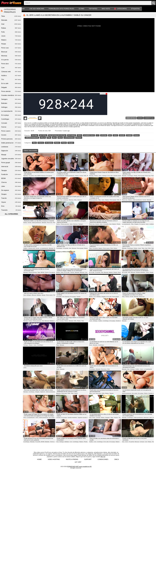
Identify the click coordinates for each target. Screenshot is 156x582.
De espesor (49, 143)
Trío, (120, 417)
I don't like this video (40, 118)
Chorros (40, 143)
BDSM (11, 178)
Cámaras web (11, 71)
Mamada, (25, 175)
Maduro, (107, 200)
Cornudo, (61, 321)
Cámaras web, (31, 248)
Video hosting (54, 459)
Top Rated (93, 9)
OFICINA (104, 135)
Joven (24, 367)
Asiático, (25, 248)
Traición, (72, 272)
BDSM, (39, 175)
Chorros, (47, 272)
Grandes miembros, (118, 175)
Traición (78, 296)
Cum (11, 67)
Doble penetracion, (70, 175)
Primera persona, (93, 200)
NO (110, 135)
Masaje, (44, 295)
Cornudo (11, 123)
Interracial (11, 166)
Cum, (86, 272)
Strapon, (31, 345)
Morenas (11, 56)
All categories (11, 214)
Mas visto (106, 9)
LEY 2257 (78, 462)
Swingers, (107, 417)
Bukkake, (39, 295)
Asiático (11, 75)
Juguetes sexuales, (82, 417)
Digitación (11, 151)
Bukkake (11, 103)
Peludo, (96, 175)
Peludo (64, 143)
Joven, (100, 175)
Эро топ (102, 456)
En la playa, (73, 296)
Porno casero (11, 131)
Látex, (150, 417)
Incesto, (81, 175)
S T (98, 135)
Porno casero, (106, 248)
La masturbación (148, 369)
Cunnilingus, (130, 175)
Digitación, (42, 391)
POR (48, 137)
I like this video (25, 118)
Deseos (136, 135)
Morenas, (71, 200)
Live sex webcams (36, 9)
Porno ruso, (148, 175)
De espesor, (142, 224)
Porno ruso (141, 296)
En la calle (11, 83)
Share (140, 118)
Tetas (34, 143)
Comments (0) (149, 118)
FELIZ (60, 137)
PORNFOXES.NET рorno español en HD (79, 466)
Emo (11, 206)
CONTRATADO (69, 137)
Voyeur (76, 393)
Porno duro (11, 64)
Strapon (11, 194)
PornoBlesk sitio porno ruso (61, 9)
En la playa (11, 115)
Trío (11, 79)
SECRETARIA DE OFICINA (57, 135)
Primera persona (11, 139)
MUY (54, 137)
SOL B (79, 135)
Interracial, (146, 417)
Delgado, (136, 224)
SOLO (115, 135)
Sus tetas (34, 135)
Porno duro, (104, 369)
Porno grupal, (141, 175)
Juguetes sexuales (11, 158)
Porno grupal (115, 296)
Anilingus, (104, 175)
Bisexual (11, 52)
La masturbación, (60, 175)
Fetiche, (77, 175)
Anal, (35, 175)
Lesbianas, (65, 200)
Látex (11, 186)
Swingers (79, 200)
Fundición (11, 174)
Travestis (11, 210)
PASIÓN (78, 137)
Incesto (11, 135)
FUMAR (129, 135)
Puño (54, 295)
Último (81, 9)
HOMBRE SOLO (89, 135)
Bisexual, (43, 175)
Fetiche (11, 127)
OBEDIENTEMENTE (32, 137)
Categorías (122, 9)
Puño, (85, 175)
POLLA (43, 137)
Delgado (11, 87)
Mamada (25, 200)
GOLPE (122, 135)
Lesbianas (11, 147)
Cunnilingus (40, 345)
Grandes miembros (120, 321)
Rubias (115, 248)
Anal (11, 24)
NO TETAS (43, 135)
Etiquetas (135, 9)
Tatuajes (70, 143)
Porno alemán (11, 91)
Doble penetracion (11, 143)
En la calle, (110, 175)
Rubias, (25, 222)
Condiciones (103, 459)
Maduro (57, 143)
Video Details (131, 118)
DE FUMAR (71, 135)
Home (39, 459)
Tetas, (99, 200)
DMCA (116, 459)
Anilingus (11, 107)
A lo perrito (11, 60)
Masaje (11, 154)
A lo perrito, (31, 175)
